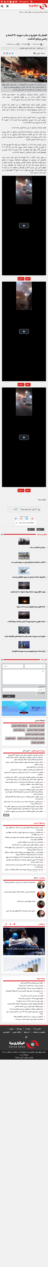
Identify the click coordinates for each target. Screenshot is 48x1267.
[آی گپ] (2, 1)
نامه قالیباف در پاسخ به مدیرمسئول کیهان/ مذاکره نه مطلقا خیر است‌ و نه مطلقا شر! (24, 833)
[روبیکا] (16, 1)
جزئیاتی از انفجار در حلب (37, 547)
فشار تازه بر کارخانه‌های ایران (34, 767)
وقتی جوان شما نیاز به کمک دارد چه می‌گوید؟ (29, 1001)
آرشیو (6, 815)
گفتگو (36, 878)
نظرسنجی (6, 1032)
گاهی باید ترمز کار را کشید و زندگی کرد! (31, 996)
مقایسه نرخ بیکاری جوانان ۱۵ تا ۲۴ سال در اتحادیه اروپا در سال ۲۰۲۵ (24, 1013)
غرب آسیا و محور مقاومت (27, 48)
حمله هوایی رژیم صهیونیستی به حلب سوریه (31, 607)
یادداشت (42, 878)
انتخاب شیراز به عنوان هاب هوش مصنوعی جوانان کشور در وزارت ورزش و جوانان (24, 763)
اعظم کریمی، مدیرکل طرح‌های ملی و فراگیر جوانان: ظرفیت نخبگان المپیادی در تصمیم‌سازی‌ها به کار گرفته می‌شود (24, 853)
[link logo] (38, 6)
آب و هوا (27, 1032)
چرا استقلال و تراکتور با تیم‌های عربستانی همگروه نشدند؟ (26, 1009)
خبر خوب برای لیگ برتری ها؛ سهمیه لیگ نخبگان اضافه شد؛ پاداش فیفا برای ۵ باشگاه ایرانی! (24, 871)
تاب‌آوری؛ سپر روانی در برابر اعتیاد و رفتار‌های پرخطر (28, 1017)
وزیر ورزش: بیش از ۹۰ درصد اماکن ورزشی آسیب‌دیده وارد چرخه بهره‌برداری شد (24, 866)
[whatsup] (10, 53)
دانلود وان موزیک (38, 742)
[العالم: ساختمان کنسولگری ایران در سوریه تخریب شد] (24, 555)
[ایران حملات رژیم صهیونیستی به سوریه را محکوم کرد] (24, 644)
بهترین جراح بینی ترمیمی (35, 734)
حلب (29, 529)
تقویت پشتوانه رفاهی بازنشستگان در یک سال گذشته (27, 845)
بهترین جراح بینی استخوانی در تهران (31, 738)
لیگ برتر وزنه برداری (37, 787)
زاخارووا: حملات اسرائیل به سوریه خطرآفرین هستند (28, 577)
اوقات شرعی (17, 1032)
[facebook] (4, 53)
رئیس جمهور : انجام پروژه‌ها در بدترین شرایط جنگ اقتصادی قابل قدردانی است (24, 798)
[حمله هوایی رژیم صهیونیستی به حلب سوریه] (24, 600)
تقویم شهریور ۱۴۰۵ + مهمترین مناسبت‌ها (31, 998)
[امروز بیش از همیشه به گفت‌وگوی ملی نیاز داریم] (41, 914)
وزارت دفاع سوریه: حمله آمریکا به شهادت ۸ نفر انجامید (27, 592)
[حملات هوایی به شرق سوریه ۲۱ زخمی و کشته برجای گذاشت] (24, 615)
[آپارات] (5, 1)
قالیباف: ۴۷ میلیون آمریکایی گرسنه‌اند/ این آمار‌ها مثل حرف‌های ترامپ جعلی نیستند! (24, 861)
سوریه (39, 529)
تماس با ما (37, 1029)
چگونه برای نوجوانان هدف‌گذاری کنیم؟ (31, 983)
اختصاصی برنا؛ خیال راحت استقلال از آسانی (30, 842)
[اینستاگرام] (8, 1)
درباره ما (27, 1029)
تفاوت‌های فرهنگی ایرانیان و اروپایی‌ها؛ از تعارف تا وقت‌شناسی (25, 1004)
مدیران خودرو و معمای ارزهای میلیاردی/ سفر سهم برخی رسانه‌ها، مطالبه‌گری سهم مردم (24, 838)
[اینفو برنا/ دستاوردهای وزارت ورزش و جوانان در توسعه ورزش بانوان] (24, 941)
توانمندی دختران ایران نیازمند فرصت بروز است (29, 1019)
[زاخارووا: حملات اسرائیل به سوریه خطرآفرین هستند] (24, 570)
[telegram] (7, 53)
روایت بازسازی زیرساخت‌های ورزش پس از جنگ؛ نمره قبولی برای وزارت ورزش (24, 829)
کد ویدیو (20, 279)
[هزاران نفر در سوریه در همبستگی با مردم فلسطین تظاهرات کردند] (24, 630)
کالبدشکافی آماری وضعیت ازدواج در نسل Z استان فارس (26, 770)
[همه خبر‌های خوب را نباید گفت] (41, 904)
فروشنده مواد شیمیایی (35, 730)
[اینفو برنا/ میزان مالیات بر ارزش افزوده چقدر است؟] (24, 970)
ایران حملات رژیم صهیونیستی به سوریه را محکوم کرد (28, 651)
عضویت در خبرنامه (39, 1032)
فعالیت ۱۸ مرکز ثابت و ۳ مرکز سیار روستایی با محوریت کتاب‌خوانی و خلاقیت (23, 773)
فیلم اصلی (23, 285)
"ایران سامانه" (19, 1057)
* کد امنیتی (42, 687)
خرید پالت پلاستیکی (37, 725)
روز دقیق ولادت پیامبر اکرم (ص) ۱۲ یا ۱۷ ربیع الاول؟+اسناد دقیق (24, 857)
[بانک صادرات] (24, 708)
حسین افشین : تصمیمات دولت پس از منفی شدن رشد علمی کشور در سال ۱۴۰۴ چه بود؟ (23, 803)
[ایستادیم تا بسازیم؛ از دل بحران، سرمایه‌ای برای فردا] (41, 885)
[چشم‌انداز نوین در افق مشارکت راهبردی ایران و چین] (41, 895)
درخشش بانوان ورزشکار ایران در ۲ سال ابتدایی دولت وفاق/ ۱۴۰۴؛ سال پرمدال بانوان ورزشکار (24, 848)
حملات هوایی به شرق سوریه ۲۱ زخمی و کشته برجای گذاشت (26, 621)
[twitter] (12, 53)
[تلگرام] (11, 1)
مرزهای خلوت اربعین (19, 725)
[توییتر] (14, 1)
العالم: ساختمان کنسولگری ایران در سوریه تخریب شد (28, 562)
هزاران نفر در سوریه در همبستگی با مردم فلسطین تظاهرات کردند (24, 636)
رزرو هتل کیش (19, 730)
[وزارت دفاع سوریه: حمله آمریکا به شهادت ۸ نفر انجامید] (24, 585)
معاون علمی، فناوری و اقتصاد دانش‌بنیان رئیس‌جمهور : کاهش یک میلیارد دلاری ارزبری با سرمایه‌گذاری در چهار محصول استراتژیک (23, 807)
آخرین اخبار (26, 751)
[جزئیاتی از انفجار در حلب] (24, 541)
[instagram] (5, 924)
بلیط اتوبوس (10, 738)
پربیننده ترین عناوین (38, 751)
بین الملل (40, 48)
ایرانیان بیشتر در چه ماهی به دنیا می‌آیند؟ (31, 986)
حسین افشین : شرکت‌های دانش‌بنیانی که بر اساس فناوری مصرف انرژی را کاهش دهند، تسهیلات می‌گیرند (24, 783)
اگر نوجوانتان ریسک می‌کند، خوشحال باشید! (30, 988)
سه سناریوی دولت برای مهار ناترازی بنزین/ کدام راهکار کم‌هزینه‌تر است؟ (24, 992)
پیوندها (19, 1029)
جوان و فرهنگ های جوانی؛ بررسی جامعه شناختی (29, 1006)
